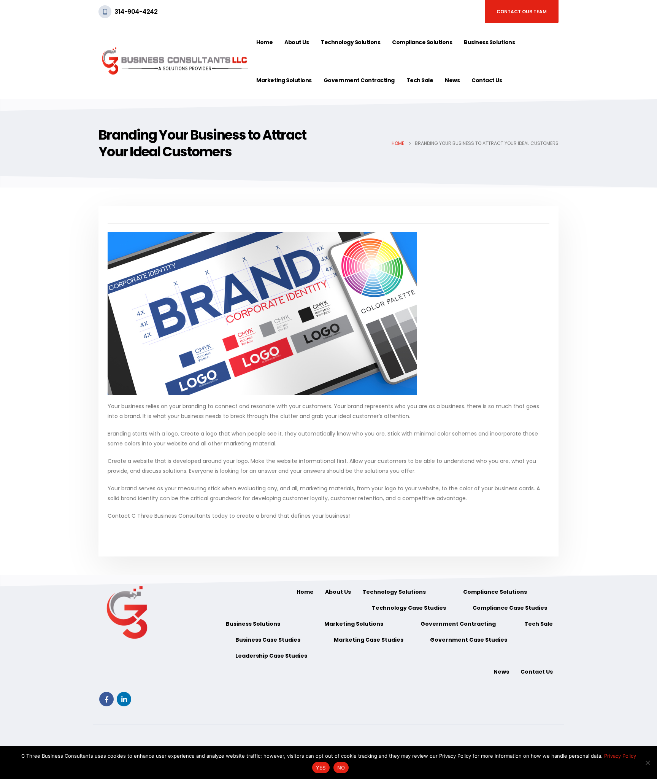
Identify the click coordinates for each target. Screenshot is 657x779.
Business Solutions (489, 42)
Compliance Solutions (422, 42)
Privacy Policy (620, 756)
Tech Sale (419, 80)
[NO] (647, 762)
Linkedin (124, 699)
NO (341, 768)
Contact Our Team (522, 11)
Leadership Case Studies (271, 656)
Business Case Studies (267, 640)
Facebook (106, 699)
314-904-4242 (135, 11)
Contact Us (486, 80)
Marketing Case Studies (368, 640)
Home (264, 42)
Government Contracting (359, 80)
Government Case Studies (468, 640)
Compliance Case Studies (510, 608)
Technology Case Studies (409, 608)
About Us (296, 42)
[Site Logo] (174, 61)
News (452, 80)
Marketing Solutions (284, 80)
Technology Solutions (350, 42)
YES (321, 768)
